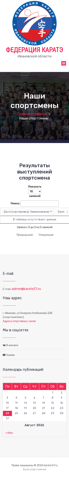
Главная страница (31, 114)
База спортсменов (34, 469)
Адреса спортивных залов (19, 321)
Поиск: (15, 203)
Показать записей (34, 191)
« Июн (9, 432)
